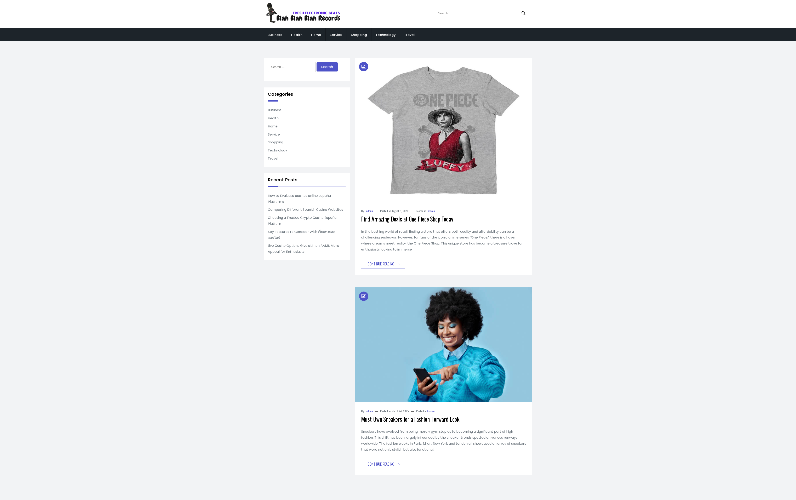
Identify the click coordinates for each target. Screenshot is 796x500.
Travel (409, 35)
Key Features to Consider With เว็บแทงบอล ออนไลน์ (301, 234)
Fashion (431, 211)
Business (275, 35)
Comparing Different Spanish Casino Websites (305, 209)
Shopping (359, 35)
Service (336, 35)
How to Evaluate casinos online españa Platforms (299, 198)
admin (369, 211)
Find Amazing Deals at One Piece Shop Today (407, 219)
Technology (386, 35)
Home (316, 35)
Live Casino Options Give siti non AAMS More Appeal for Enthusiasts (303, 248)
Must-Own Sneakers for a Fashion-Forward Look (410, 419)
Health (297, 35)
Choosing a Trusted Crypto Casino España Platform (302, 220)
